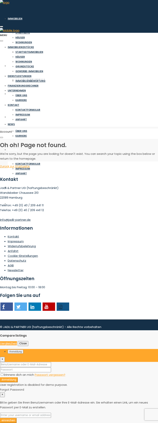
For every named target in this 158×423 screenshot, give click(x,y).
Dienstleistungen (19, 76)
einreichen (8, 420)
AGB (11, 265)
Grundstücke (24, 47)
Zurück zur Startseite (15, 166)
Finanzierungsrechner (23, 85)
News (11, 124)
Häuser (20, 37)
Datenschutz (17, 261)
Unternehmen (17, 90)
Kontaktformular (27, 163)
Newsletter (16, 270)
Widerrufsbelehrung (22, 246)
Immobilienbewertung (30, 81)
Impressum (22, 168)
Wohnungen (23, 42)
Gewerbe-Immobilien (29, 71)
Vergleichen (8, 343)
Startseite (22, 32)
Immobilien (15, 18)
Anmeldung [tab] (15, 351)
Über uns (21, 131)
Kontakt (13, 149)
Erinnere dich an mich (19, 375)
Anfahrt (21, 173)
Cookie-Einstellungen (23, 256)
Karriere (21, 135)
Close (23, 343)
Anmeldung (9, 380)
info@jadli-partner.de (15, 220)
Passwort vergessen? (50, 375)
